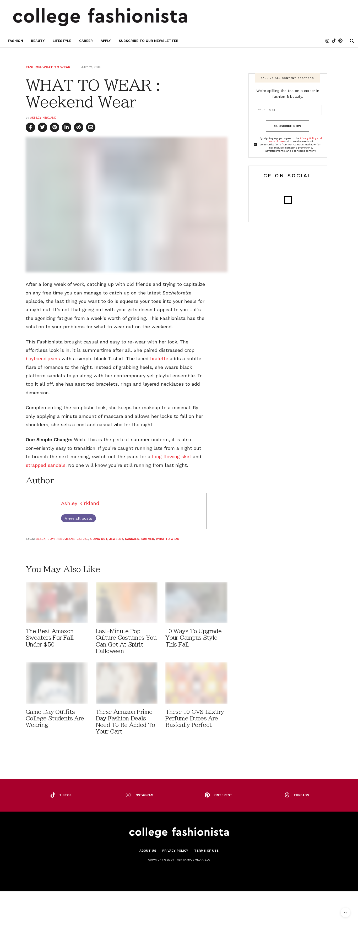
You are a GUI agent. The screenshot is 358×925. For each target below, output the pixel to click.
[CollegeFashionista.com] (100, 17)
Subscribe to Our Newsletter (148, 41)
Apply (106, 41)
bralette (159, 358)
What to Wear (56, 67)
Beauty (38, 41)
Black (41, 539)
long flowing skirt (171, 456)
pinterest (223, 795)
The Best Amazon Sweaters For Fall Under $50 (50, 637)
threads (301, 795)
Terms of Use (206, 850)
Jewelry (116, 539)
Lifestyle (62, 41)
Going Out (98, 539)
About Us (147, 850)
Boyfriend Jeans (61, 539)
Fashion (15, 41)
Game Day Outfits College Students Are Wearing (55, 718)
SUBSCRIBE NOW (287, 126)
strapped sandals (46, 465)
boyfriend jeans (43, 358)
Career (86, 41)
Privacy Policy (175, 850)
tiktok (65, 795)
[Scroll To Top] (345, 912)
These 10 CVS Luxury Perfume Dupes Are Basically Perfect (194, 718)
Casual (82, 539)
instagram (144, 795)
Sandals (132, 539)
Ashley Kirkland (43, 117)
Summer (147, 539)
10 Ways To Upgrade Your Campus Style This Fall (193, 637)
